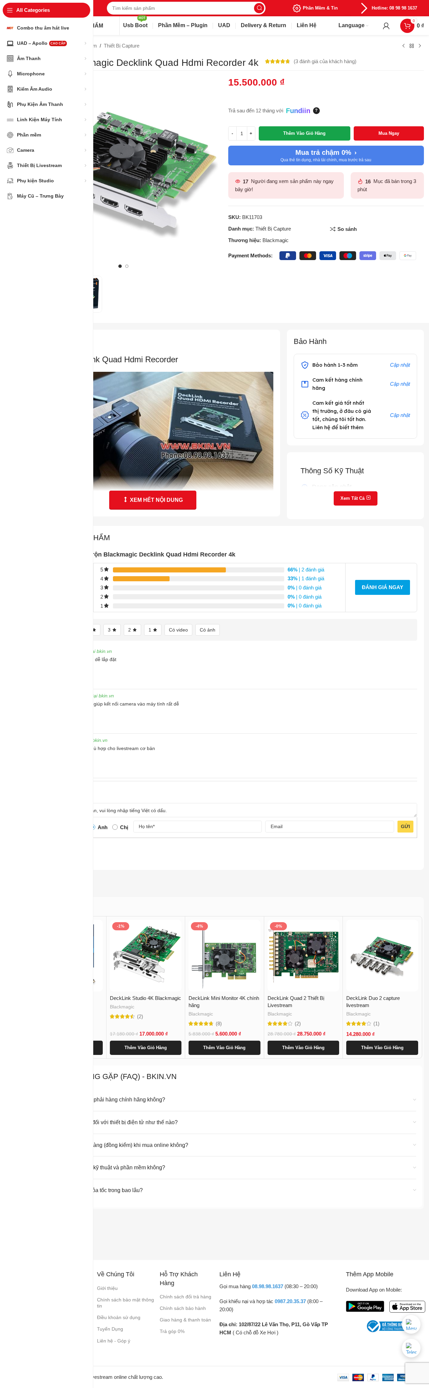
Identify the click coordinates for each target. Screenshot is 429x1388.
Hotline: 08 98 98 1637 (394, 8)
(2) (140, 1016)
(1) (376, 1023)
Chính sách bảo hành (183, 1308)
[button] (146, 1048)
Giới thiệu (107, 1288)
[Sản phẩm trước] (403, 46)
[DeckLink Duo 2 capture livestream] (382, 956)
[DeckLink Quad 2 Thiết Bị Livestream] (303, 956)
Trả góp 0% (172, 1331)
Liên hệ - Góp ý (113, 1341)
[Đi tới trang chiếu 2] (127, 266)
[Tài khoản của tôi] (386, 26)
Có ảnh (207, 630)
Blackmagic (275, 240)
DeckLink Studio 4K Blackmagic (145, 998)
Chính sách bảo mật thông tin (125, 1303)
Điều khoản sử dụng (118, 1317)
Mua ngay (388, 133)
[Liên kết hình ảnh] (365, 1306)
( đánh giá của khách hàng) (325, 61)
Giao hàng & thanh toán (185, 1319)
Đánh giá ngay (382, 587)
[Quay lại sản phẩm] (412, 46)
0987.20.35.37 (290, 1301)
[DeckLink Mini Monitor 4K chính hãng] (224, 956)
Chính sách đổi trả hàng (185, 1296)
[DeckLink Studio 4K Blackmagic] (146, 956)
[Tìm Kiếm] (259, 8)
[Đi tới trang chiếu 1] (120, 266)
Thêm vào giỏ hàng (304, 133)
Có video (178, 630)
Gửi (405, 826)
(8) (219, 1023)
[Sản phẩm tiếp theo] (420, 46)
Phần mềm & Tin (320, 8)
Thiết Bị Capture (121, 46)
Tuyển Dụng (110, 1329)
